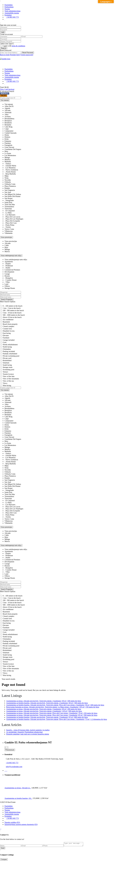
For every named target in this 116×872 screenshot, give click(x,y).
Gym (4, 342)
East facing (7, 333)
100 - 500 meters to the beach (13, 310)
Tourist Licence (8, 374)
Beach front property (10, 324)
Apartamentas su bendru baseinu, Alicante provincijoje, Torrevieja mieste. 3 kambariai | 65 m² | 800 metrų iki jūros (47, 717)
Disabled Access (8, 331)
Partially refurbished (10, 354)
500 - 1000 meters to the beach (14, 315)
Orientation (7, 349)
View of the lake (8, 376)
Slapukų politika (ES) (12, 822)
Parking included (9, 351)
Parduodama (9, 7)
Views (5, 383)
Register (3, 48)
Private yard (7, 358)
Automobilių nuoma (12, 13)
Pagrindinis (9, 5)
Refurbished (7, 360)
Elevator (6, 335)
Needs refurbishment (10, 345)
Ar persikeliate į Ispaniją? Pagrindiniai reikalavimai (24, 732)
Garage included (8, 340)
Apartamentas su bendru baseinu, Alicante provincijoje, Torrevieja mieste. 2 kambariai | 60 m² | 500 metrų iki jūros (47, 703)
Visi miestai (5, 100)
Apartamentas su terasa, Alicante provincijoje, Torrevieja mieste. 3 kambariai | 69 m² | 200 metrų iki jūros (43, 709)
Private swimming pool (11, 356)
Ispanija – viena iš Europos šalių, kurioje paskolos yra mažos (28, 730)
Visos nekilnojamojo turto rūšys (11, 255)
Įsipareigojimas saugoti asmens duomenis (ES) (21, 824)
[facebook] (5, 770)
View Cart (3, 89)
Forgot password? (27, 55)
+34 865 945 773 (12, 17)
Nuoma (7, 9)
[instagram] (6, 770)
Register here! (15, 55)
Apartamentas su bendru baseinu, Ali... (18, 798)
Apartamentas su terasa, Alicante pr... (18, 788)
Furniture (6, 338)
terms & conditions (18, 46)
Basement (6, 322)
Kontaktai (8, 15)
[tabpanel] (58, 242)
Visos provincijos (6, 237)
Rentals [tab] (4, 93)
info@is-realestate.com (14, 767)
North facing (7, 347)
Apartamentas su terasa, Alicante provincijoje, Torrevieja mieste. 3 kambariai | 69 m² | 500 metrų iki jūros (43, 701)
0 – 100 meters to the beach (12, 306)
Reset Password (27, 52)
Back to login (5, 55)
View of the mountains (11, 379)
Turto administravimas (12, 11)
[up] (0, 828)
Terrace (5, 372)
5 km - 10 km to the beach (12, 313)
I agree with (14, 46)
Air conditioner (8, 320)
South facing (7, 365)
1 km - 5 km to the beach (12, 308)
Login (2, 32)
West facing (7, 385)
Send (2, 848)
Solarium (6, 363)
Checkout (10, 89)
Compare (4, 859)
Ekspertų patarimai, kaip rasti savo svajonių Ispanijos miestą (27, 734)
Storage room (7, 367)
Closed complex (8, 326)
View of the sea (8, 381)
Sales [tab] (3, 95)
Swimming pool (8, 370)
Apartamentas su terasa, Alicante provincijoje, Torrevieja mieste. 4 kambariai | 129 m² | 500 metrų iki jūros (44, 711)
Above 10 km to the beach (12, 317)
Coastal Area (7, 329)
